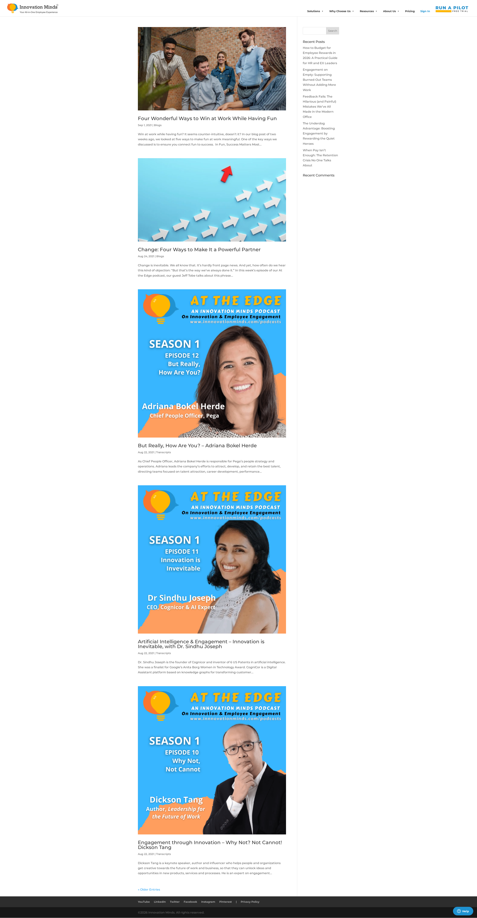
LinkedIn (160, 901)
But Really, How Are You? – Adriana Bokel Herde (197, 446)
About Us (389, 11)
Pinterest (225, 901)
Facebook (190, 901)
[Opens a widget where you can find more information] (463, 911)
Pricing (410, 11)
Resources (367, 11)
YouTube (144, 901)
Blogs (158, 125)
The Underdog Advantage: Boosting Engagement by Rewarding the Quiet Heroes (319, 133)
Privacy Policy (250, 901)
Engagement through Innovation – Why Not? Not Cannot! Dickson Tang (210, 844)
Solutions (313, 11)
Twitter (175, 901)
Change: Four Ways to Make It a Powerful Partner (199, 250)
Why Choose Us (339, 11)
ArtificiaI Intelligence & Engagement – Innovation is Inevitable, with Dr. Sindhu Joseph (201, 644)
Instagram (208, 901)
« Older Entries (149, 889)
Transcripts (163, 452)
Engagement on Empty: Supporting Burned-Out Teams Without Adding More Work (319, 80)
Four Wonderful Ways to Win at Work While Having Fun (207, 118)
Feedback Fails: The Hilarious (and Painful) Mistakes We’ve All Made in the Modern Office (319, 107)
